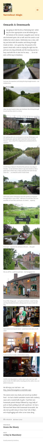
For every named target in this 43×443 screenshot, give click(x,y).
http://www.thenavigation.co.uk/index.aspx (17, 390)
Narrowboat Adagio (12, 14)
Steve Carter (18, 419)
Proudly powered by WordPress (11, 440)
